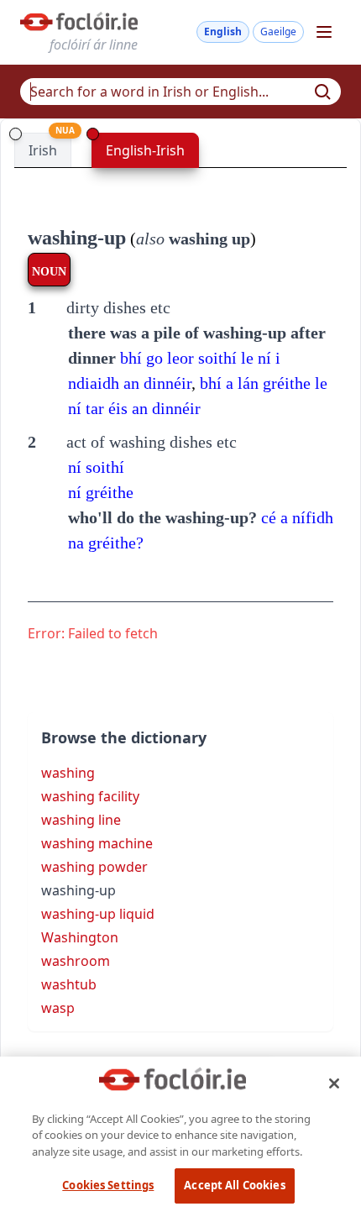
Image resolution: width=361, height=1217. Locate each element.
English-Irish (145, 150)
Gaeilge (278, 31)
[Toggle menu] (324, 32)
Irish (43, 150)
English (223, 31)
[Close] (334, 1083)
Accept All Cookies (234, 1185)
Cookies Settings (108, 1185)
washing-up (77, 238)
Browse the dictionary (124, 737)
